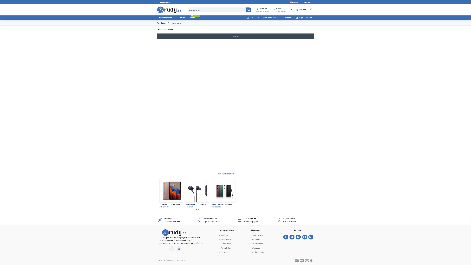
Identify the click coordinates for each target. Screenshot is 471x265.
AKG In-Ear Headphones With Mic (197, 204)
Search (163, 23)
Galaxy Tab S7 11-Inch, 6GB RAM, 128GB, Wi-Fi (171, 204)
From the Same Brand (226, 174)
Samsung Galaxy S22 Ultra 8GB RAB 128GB (224, 204)
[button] (196, 209)
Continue (235, 36)
